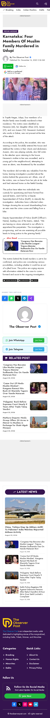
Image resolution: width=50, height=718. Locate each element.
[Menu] (45, 4)
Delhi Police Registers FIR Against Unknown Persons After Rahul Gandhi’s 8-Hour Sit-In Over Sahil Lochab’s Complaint (32, 592)
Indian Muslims (30, 9)
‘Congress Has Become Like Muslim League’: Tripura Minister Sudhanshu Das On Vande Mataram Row (16, 369)
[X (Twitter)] (18, 298)
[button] (37, 3)
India (18, 9)
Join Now (38, 340)
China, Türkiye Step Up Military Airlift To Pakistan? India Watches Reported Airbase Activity (24, 530)
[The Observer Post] (8, 4)
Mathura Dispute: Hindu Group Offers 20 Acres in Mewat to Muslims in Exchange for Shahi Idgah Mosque (15, 422)
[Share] (31, 298)
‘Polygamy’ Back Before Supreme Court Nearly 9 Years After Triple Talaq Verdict (15, 405)
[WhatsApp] (11, 298)
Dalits (41, 9)
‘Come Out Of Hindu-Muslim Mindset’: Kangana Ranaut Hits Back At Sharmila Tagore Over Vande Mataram (15, 388)
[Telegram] (24, 298)
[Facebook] (5, 298)
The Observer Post (20, 57)
